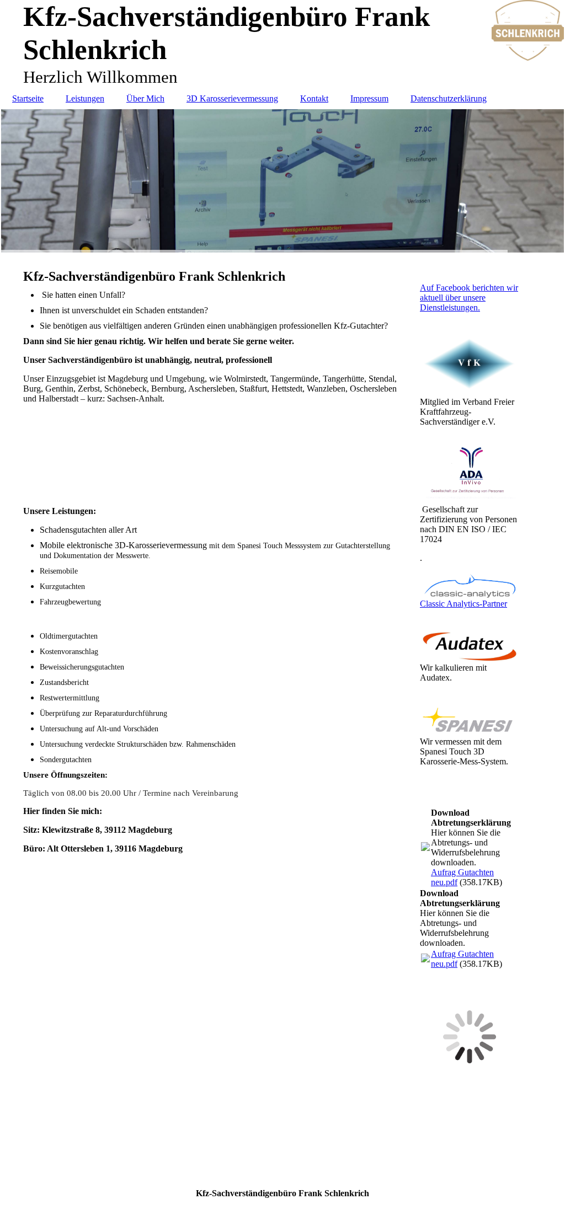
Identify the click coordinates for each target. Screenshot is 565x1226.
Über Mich (145, 98)
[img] (282, 181)
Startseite (28, 98)
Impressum (369, 98)
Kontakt (314, 98)
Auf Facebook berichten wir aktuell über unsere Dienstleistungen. (469, 297)
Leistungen (85, 98)
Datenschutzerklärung (449, 98)
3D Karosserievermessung (232, 98)
